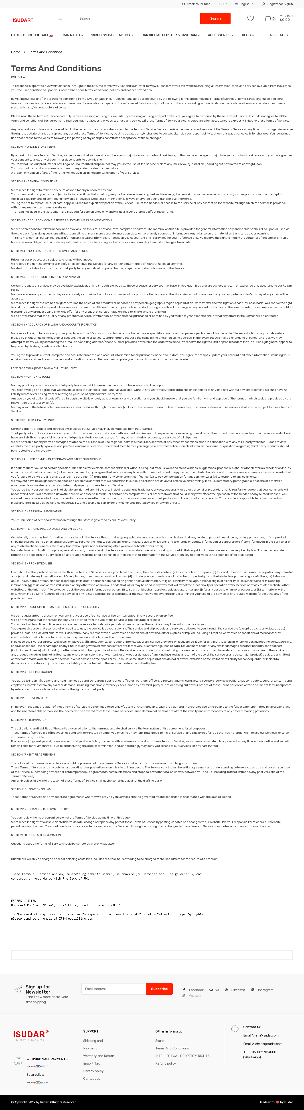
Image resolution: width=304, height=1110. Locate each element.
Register (274, 4)
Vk (217, 990)
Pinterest (237, 990)
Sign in (288, 4)
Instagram (265, 990)
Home (15, 52)
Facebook (196, 990)
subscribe (159, 989)
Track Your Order (198, 4)
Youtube (194, 996)
